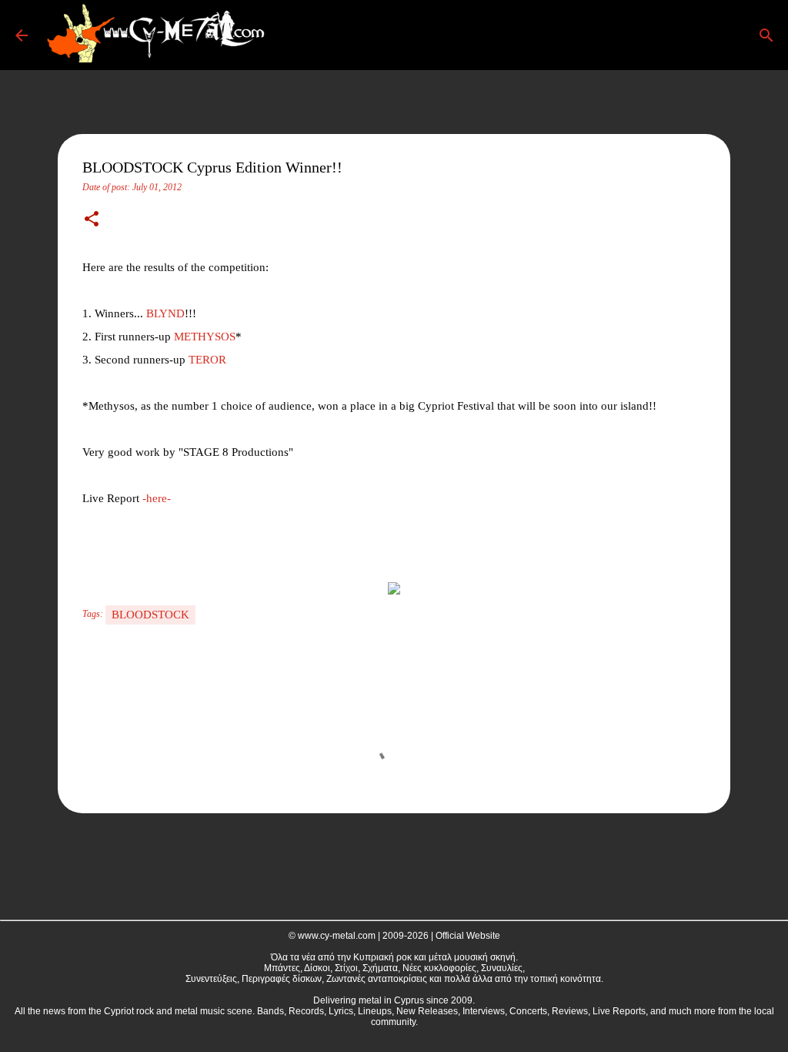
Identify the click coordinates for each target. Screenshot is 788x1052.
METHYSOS (204, 336)
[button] (91, 220)
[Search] (295, 35)
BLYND (165, 313)
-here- (156, 498)
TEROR (207, 359)
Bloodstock (150, 614)
